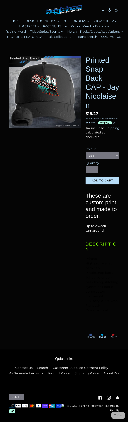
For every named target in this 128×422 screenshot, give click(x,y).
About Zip (111, 373)
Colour (91, 149)
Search (42, 368)
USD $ (15, 396)
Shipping (112, 128)
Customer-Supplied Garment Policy (80, 368)
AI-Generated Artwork (26, 373)
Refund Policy (59, 373)
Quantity (92, 163)
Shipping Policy (86, 373)
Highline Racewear (90, 405)
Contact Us (24, 368)
